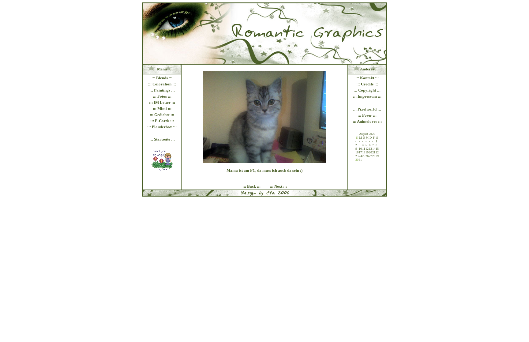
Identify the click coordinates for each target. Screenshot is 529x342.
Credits (367, 84)
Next (278, 186)
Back (251, 186)
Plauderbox (162, 127)
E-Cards (162, 120)
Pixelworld (367, 109)
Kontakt (367, 78)
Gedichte (162, 114)
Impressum (367, 96)
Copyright (367, 90)
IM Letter (162, 102)
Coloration (161, 84)
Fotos (162, 96)
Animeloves (367, 121)
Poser (367, 115)
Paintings (162, 90)
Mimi (162, 108)
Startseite (162, 139)
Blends (162, 78)
